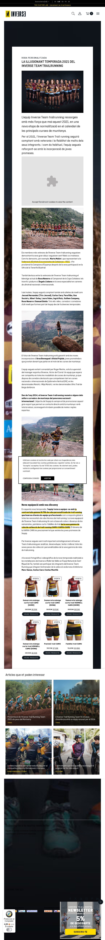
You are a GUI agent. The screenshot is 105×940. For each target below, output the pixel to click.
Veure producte (31, 614)
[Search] (73, 13)
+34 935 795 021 (14, 889)
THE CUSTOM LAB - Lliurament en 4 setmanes (52, 5)
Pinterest (92, 898)
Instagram (86, 898)
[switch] (9, 929)
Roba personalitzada (34, 58)
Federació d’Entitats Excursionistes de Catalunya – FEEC (46, 261)
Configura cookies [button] (31, 478)
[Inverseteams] (15, 14)
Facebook (70, 898)
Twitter (76, 898)
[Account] (79, 13)
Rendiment (43, 202)
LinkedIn (97, 898)
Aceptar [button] (47, 478)
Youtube (81, 898)
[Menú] (13, 911)
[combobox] (41, 2)
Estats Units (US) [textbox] (41, 2)
